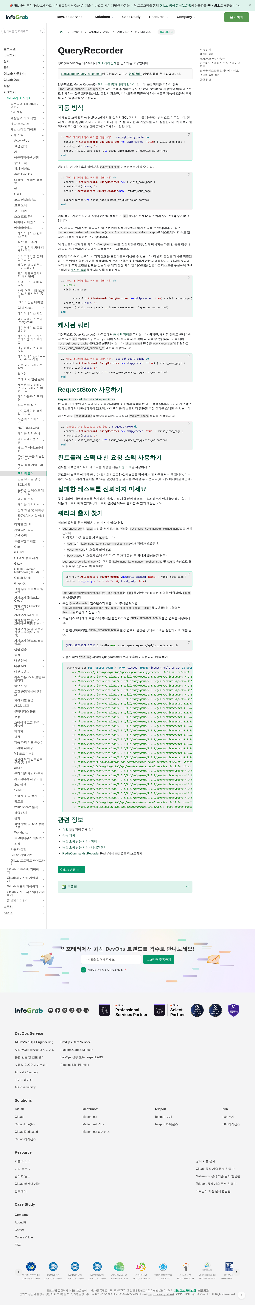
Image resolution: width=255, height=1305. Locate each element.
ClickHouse (25, 307)
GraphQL (20, 583)
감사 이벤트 (22, 168)
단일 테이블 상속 (29, 479)
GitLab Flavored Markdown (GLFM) (26, 571)
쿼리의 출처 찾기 (210, 74)
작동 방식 (205, 49)
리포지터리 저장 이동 (28, 779)
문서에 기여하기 (18, 900)
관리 (7, 67)
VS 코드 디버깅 (24, 753)
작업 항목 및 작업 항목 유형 (29, 825)
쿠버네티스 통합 (25, 711)
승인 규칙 (20, 163)
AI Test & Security (26, 1072)
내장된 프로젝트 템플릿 (28, 181)
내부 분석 (20, 660)
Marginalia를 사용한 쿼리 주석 (31, 458)
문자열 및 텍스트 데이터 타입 (31, 492)
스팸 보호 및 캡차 (25, 795)
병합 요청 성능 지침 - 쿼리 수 (81, 841)
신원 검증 (20, 649)
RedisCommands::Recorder (80, 853)
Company (22, 1214)
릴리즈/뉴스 (22, 1176)
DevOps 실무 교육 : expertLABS (81, 1057)
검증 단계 (20, 812)
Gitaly (18, 563)
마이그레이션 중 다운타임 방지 (30, 258)
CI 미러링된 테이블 (30, 302)
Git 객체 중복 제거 (26, 558)
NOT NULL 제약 (28, 427)
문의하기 (236, 17)
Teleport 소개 (163, 1116)
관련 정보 (205, 79)
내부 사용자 (22, 671)
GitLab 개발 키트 (22, 855)
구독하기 (9, 55)
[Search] (40, 31)
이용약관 (203, 1290)
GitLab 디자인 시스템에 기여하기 (26, 893)
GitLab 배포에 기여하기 (22, 886)
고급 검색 (20, 146)
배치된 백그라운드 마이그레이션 (30, 266)
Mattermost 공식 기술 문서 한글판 (218, 1176)
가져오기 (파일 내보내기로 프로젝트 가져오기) (28, 632)
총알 (65, 829)
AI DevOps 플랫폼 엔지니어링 (35, 1049)
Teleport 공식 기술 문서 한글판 (216, 1183)
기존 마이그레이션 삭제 (30, 366)
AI (15, 151)
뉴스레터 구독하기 (158, 959)
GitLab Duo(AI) (25, 1124)
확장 (7, 86)
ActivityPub (21, 140)
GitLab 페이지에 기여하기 (22, 879)
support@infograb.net (161, 1294)
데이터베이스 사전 (30, 313)
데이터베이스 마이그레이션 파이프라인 (30, 339)
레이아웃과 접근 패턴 (30, 398)
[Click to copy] (189, 134)
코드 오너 (20, 205)
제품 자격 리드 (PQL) (28, 742)
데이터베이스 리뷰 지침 (30, 349)
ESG (18, 1244)
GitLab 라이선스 (25, 1139)
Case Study (25, 1204)
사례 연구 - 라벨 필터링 (30, 283)
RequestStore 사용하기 (213, 58)
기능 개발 (17, 135)
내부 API (20, 666)
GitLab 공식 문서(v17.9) (175, 5)
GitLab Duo (12, 79)
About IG (20, 1222)
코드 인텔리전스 (25, 199)
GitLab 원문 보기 (71, 869)
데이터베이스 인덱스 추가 (30, 235)
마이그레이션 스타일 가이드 (30, 412)
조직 (17, 843)
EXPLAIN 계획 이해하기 (31, 517)
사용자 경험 (18, 849)
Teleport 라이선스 (166, 1124)
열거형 (22, 373)
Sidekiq (19, 790)
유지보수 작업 (27, 405)
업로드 (18, 801)
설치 (7, 61)
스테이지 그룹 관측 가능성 (27, 724)
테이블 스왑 (25, 498)
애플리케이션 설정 (26, 157)
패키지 (18, 731)
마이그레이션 (24, 1079)
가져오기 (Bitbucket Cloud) (27, 599)
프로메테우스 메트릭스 (29, 838)
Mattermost (90, 1116)
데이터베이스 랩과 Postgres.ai (30, 320)
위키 (17, 818)
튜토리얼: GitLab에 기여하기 (25, 105)
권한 (17, 736)
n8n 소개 (228, 1116)
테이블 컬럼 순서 (29, 433)
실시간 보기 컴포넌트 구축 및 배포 (28, 761)
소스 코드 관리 (24, 216)
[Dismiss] (250, 4)
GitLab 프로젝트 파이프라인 (28, 862)
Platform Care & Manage (76, 1049)
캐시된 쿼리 (78, 269)
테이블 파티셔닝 (28, 504)
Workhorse (21, 832)
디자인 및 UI (22, 524)
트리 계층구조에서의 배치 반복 (30, 275)
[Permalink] (87, 108)
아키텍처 (17, 112)
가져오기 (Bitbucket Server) (27, 608)
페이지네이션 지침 (28, 440)
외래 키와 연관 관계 (31, 379)
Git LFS (19, 552)
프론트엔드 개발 (25, 541)
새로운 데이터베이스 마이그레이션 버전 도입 (30, 387)
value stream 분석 (26, 807)
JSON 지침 (21, 705)
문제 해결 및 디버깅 (31, 510)
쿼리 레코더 (25, 473)
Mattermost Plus (93, 1124)
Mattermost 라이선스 (96, 1131)
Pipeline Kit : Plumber (74, 1064)
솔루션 (8, 906)
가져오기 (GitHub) (26, 614)
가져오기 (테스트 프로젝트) (28, 642)
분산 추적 (20, 535)
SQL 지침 (24, 484)
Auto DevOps (23, 174)
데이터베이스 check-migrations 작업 (31, 358)
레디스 (18, 767)
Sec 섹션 (20, 784)
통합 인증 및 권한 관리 (30, 1057)
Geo (17, 546)
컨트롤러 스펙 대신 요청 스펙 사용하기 (220, 65)
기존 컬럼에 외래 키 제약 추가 (31, 249)
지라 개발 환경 (24, 700)
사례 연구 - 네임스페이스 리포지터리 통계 (31, 293)
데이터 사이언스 (25, 222)
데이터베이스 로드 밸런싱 (30, 329)
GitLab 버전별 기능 (27, 1183)
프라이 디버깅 (23, 748)
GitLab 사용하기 (15, 73)
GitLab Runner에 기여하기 (23, 871)
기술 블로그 (22, 1168)
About (8, 913)
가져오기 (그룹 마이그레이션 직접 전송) (27, 622)
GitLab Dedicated (26, 1131)
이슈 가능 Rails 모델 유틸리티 (29, 679)
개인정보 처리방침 (185, 1290)
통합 (17, 654)
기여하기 (9, 92)
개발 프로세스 (20, 123)
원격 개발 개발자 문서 (28, 773)
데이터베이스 (23, 227)
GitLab (19, 1116)
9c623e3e (135, 73)
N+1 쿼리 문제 (107, 63)
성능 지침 (68, 835)
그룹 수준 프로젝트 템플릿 (28, 590)
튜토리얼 (9, 48)
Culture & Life (24, 1237)
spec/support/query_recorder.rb (81, 73)
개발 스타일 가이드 (23, 129)
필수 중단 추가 (27, 241)
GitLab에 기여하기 (19, 98)
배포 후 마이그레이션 (30, 449)
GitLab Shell (22, 577)
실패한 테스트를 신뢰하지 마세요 (219, 70)
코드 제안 (20, 210)
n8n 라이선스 (231, 1124)
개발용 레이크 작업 (23, 118)
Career (19, 1230)
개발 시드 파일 (24, 530)
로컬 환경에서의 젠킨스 (28, 693)
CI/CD (18, 194)
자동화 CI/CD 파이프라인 (31, 1064)
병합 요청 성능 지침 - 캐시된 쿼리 (84, 847)
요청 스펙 (125, 467)
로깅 (17, 717)
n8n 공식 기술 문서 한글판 (213, 1191)
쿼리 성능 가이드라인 (30, 466)
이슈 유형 (20, 685)
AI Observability (25, 1087)
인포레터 (21, 1191)
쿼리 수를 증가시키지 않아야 (117, 84)
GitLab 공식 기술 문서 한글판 (215, 1168)
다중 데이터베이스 (28, 421)
